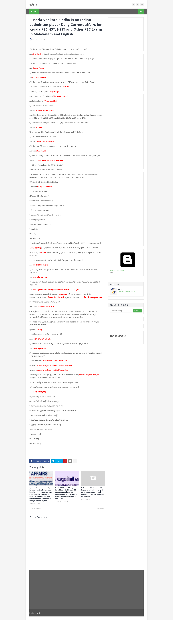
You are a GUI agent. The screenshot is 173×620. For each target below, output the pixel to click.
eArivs (39, 613)
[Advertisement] (127, 34)
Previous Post (35, 509)
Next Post (100, 509)
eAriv (33, 4)
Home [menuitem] (34, 11)
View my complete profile (126, 292)
